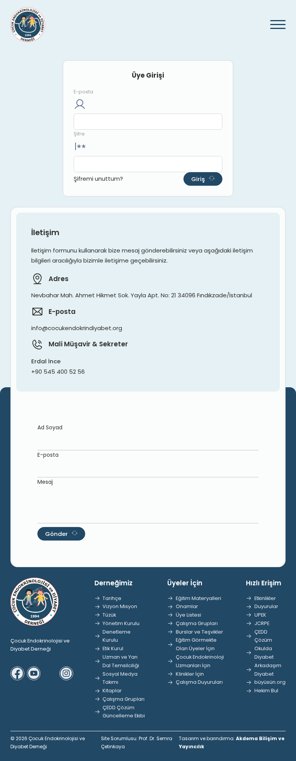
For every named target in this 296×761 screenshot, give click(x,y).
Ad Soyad (49, 427)
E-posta (83, 91)
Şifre (79, 134)
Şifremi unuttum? (98, 179)
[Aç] (273, 25)
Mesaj (45, 482)
